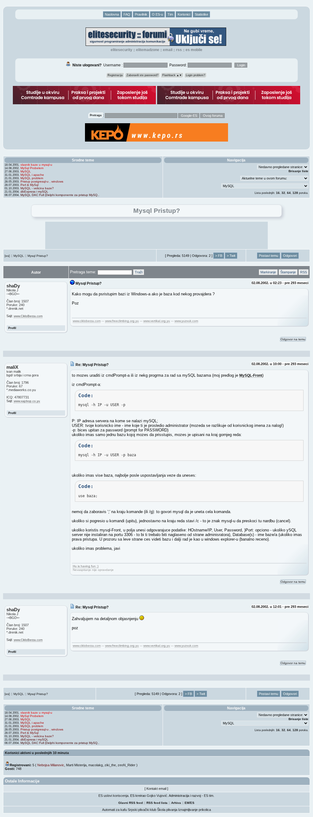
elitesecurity (121, 50)
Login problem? (195, 75)
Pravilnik (141, 14)
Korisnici (184, 14)
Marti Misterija (76, 765)
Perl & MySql (29, 185)
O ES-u (157, 14)
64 (289, 192)
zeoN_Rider (126, 765)
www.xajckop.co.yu (27, 401)
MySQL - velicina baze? (37, 188)
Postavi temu (268, 255)
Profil (12, 328)
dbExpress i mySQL (34, 191)
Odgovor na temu (293, 339)
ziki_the (110, 765)
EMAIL (167, 50)
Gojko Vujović (157, 795)
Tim (170, 14)
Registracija (115, 75)
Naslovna (112, 14)
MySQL (25, 171)
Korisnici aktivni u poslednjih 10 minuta (37, 753)
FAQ (126, 14)
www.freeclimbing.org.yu (122, 321)
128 (295, 192)
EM (187, 802)
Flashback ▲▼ (172, 75)
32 (283, 192)
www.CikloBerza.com (28, 316)
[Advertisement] (156, 235)
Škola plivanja (167, 809)
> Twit (231, 255)
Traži (138, 272)
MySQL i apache (32, 174)
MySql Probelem (31, 168)
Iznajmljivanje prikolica (194, 809)
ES (192, 802)
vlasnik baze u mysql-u (36, 164)
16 (278, 192)
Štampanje (288, 272)
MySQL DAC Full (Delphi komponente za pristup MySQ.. (59, 195)
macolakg (95, 765)
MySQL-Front (250, 375)
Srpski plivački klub (142, 809)
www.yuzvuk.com (186, 321)
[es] (7, 255)
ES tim (208, 795)
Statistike (201, 14)
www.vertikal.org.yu (156, 321)
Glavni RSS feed (130, 802)
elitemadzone (147, 50)
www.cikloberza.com (87, 321)
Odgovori (290, 255)
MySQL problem (31, 178)
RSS (179, 50)
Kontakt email (156, 788)
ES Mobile (194, 50)
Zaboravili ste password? (142, 75)
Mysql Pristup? (38, 255)
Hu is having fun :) (85, 566)
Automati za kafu (114, 809)
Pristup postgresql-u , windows (41, 181)
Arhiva (176, 802)
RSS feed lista (157, 802)
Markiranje (268, 272)
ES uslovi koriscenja (113, 795)
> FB (218, 255)
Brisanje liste (298, 171)
